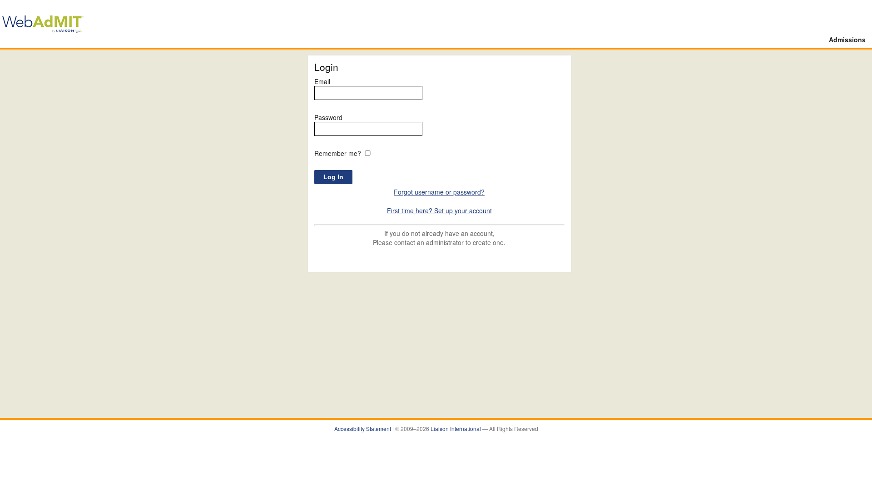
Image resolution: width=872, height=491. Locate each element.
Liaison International (456, 428)
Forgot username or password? (439, 191)
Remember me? (337, 153)
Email (322, 81)
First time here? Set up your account (439, 210)
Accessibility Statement (363, 428)
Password (328, 117)
